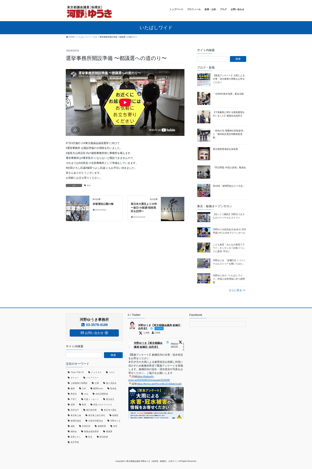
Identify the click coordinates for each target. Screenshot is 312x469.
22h (184, 346)
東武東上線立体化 (96, 415)
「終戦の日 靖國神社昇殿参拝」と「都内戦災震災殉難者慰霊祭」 (229, 134)
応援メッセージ (91, 399)
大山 (89, 185)
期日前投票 (91, 410)
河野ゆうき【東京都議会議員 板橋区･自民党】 (148, 345)
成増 (73, 404)
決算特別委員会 (95, 420)
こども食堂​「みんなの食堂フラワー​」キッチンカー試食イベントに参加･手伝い (229, 248)
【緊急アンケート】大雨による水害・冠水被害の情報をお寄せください (229, 79)
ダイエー (75, 377)
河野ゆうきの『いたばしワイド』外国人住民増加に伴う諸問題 (229, 279)
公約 (84, 388)
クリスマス (96, 372)
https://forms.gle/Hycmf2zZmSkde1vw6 (159, 383)
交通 (97, 383)
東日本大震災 (110, 410)
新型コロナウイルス (102, 404)
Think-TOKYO (77, 372)
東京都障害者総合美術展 (225, 149)
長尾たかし (76, 437)
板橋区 (115, 415)
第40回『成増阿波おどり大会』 (229, 186)
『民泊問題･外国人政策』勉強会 (229, 167)
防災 (90, 437)
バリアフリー (92, 377)
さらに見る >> (237, 290)
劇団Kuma (98, 388)
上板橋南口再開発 (79, 383)
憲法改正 (110, 399)
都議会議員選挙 (91, 431)
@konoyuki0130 (174, 345)
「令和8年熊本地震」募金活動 (228, 94)
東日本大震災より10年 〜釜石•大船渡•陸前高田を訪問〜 (144, 207)
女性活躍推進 (101, 394)
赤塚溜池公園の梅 (103, 203)
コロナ (112, 372)
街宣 (115, 426)
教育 (84, 404)
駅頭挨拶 (104, 437)
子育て (74, 399)
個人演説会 (111, 383)
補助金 (74, 431)
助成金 (113, 388)
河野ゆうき (115, 420)
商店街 (74, 394)
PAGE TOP (302, 452)
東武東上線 (76, 415)
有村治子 (75, 410)
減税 (73, 426)
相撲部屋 (102, 426)
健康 (73, 388)
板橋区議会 (76, 420)
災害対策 (86, 426)
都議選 (109, 431)
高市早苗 (75, 442)
